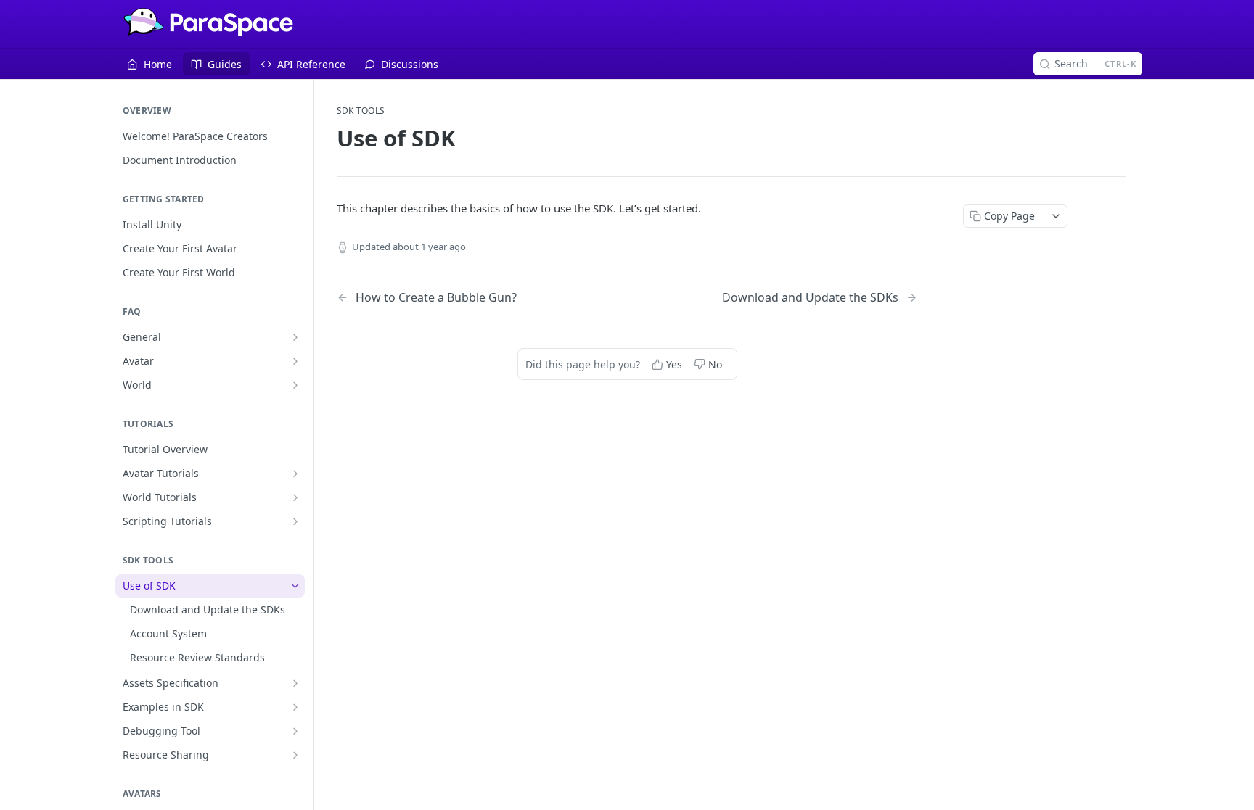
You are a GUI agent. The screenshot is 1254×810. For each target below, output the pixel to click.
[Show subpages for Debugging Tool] (295, 731)
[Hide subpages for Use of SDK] (295, 586)
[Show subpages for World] (295, 385)
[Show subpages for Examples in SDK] (295, 707)
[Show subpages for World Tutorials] (295, 497)
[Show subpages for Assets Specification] (295, 683)
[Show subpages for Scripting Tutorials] (295, 521)
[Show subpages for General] (295, 337)
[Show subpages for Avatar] (295, 361)
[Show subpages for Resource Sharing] (295, 755)
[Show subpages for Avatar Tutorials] (295, 473)
